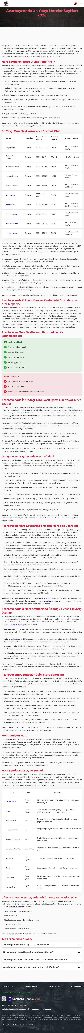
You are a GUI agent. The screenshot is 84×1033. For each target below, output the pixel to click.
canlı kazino (48, 601)
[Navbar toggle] (81, 3)
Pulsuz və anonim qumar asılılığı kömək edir (15, 1005)
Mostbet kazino (12, 223)
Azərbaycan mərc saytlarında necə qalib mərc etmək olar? (35, 960)
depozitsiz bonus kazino (18, 730)
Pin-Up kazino (11, 233)
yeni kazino (39, 426)
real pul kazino (22, 684)
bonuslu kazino (15, 906)
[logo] (12, 3)
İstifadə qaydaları (6, 1025)
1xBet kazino (10, 204)
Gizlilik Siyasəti (17, 1025)
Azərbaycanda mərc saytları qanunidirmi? (26, 945)
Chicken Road (11, 801)
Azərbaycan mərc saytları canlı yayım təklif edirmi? (31, 967)
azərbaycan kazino (16, 624)
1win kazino (10, 195)
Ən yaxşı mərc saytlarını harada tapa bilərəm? (28, 952)
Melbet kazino (11, 214)
